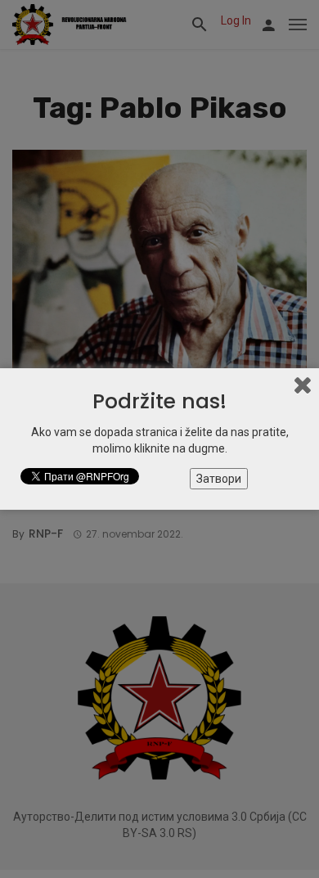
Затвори (218, 478)
